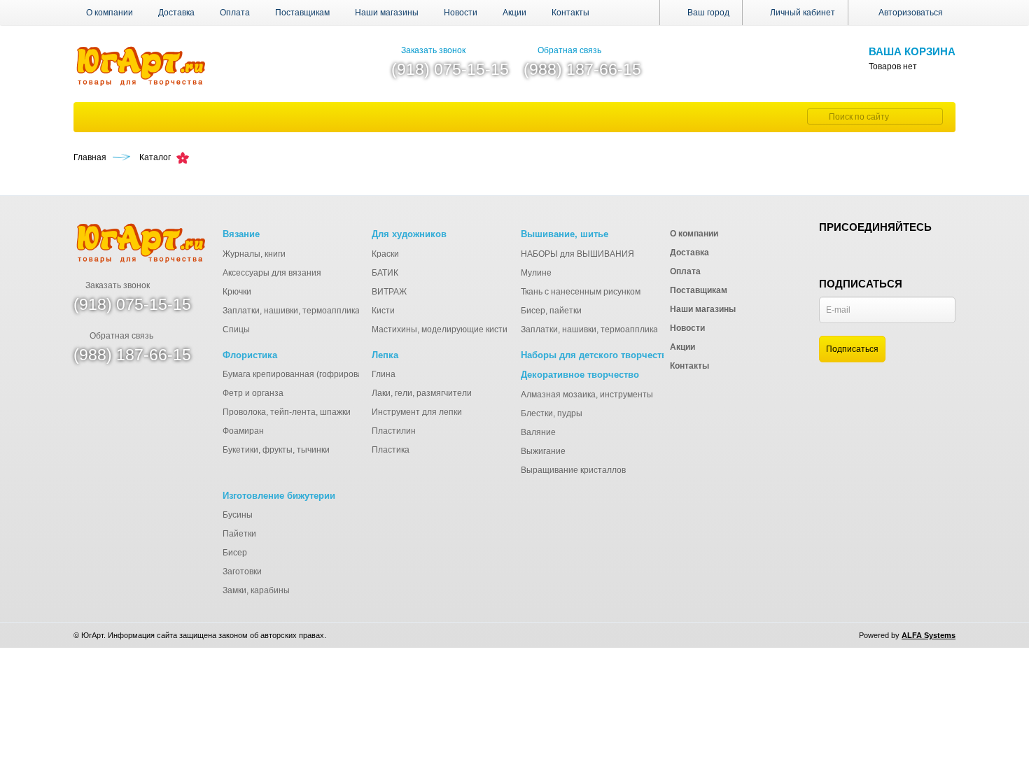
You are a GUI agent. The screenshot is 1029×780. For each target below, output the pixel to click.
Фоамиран (243, 431)
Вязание (241, 234)
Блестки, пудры (551, 413)
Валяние (538, 432)
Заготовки (242, 571)
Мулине (536, 273)
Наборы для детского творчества (596, 355)
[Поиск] (816, 116)
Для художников (409, 234)
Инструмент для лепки (417, 412)
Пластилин (394, 431)
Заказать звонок (433, 50)
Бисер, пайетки (551, 310)
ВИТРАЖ (389, 292)
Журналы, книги (254, 254)
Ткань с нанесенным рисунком (580, 292)
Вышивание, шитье (564, 234)
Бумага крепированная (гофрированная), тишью (319, 374)
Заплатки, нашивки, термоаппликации (298, 310)
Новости (460, 12)
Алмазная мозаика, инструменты (587, 394)
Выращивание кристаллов (573, 470)
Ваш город (707, 12)
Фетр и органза (253, 393)
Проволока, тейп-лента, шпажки (287, 412)
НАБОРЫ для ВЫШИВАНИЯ (577, 254)
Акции (514, 12)
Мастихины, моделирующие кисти (439, 329)
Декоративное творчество (580, 374)
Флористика (250, 355)
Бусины (238, 515)
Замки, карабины (256, 590)
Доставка (176, 12)
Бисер (235, 553)
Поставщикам (302, 12)
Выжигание (543, 451)
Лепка (385, 355)
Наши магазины (387, 12)
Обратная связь (569, 50)
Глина (384, 374)
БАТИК (385, 273)
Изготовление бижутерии (279, 495)
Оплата (235, 12)
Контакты (570, 12)
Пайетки (239, 534)
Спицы (236, 329)
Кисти (383, 310)
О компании (109, 12)
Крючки (237, 292)
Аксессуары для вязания (272, 273)
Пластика (391, 450)
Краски (385, 254)
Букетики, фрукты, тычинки (276, 450)
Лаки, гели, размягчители (422, 393)
